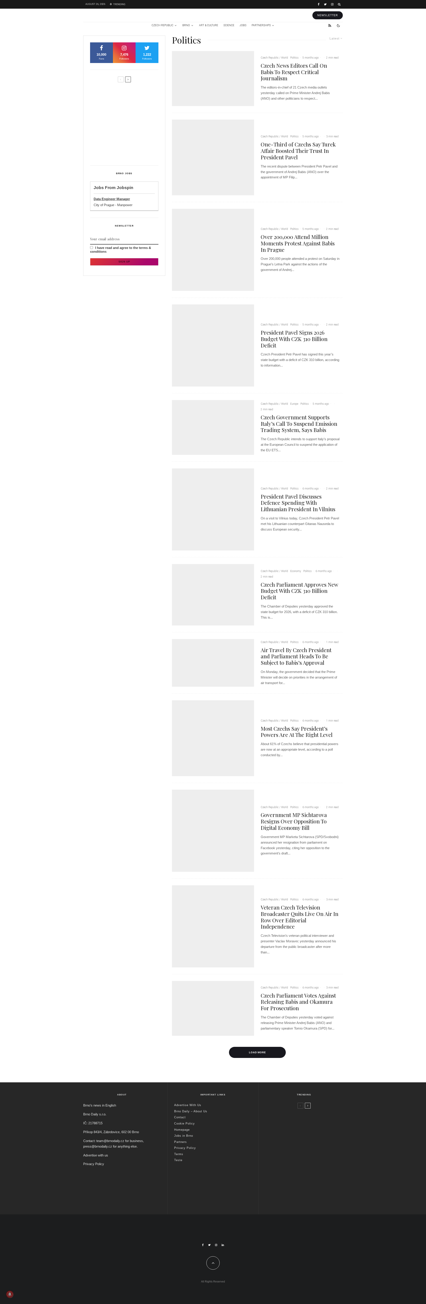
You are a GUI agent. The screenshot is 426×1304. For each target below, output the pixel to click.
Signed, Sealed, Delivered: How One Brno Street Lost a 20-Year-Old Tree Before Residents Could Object (133, 151)
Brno (186, 25)
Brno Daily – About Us (190, 1111)
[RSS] (330, 25)
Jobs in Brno (183, 1135)
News (295, 1112)
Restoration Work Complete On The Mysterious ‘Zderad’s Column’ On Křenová (133, 111)
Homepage (182, 1129)
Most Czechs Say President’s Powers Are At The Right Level (297, 731)
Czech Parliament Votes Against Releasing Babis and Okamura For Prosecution (298, 1001)
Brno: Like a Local (294, 1187)
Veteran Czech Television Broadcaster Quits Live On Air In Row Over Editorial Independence (299, 917)
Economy (295, 571)
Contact (180, 1117)
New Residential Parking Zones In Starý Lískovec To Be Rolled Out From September (132, 93)
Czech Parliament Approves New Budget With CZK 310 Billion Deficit (299, 590)
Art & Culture (208, 25)
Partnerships (261, 25)
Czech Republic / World (274, 57)
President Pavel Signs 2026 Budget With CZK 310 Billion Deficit (294, 338)
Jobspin (125, 187)
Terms (178, 1154)
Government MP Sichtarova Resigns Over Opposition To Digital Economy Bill (294, 821)
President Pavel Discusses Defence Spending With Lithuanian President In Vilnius (298, 502)
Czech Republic (162, 25)
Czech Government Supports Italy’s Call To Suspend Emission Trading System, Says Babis (299, 423)
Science (228, 25)
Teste (178, 1160)
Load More (257, 1052)
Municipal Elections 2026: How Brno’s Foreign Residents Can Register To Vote (131, 130)
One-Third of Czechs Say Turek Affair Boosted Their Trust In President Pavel (298, 150)
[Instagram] (332, 4)
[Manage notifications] (9, 1294)
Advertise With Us (187, 1105)
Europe (294, 403)
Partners (180, 1142)
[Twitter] (325, 4)
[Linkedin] (222, 1245)
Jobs (243, 25)
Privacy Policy (93, 1164)
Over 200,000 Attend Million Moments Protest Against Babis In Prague (298, 243)
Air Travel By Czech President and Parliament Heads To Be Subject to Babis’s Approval (296, 656)
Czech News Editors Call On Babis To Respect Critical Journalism (294, 71)
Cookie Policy (184, 1123)
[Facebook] (319, 4)
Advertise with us (95, 1155)
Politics (294, 57)
